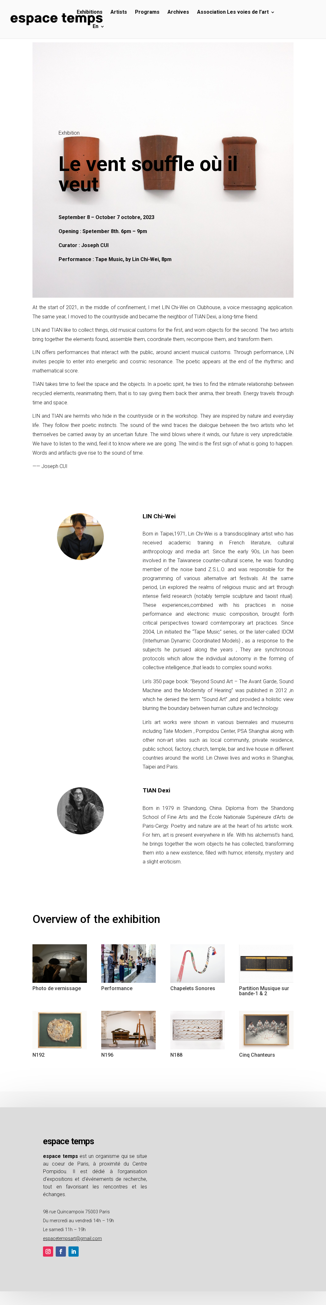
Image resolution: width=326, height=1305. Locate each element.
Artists (118, 12)
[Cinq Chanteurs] (266, 1049)
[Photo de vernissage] (59, 982)
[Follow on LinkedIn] (73, 1251)
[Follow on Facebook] (61, 1251)
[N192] (59, 1049)
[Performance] (128, 982)
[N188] (197, 1049)
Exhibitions (90, 12)
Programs (147, 12)
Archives (178, 12)
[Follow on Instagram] (48, 1251)
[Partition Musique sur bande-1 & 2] (266, 982)
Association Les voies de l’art (233, 12)
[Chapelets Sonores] (197, 982)
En (95, 26)
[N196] (128, 1049)
